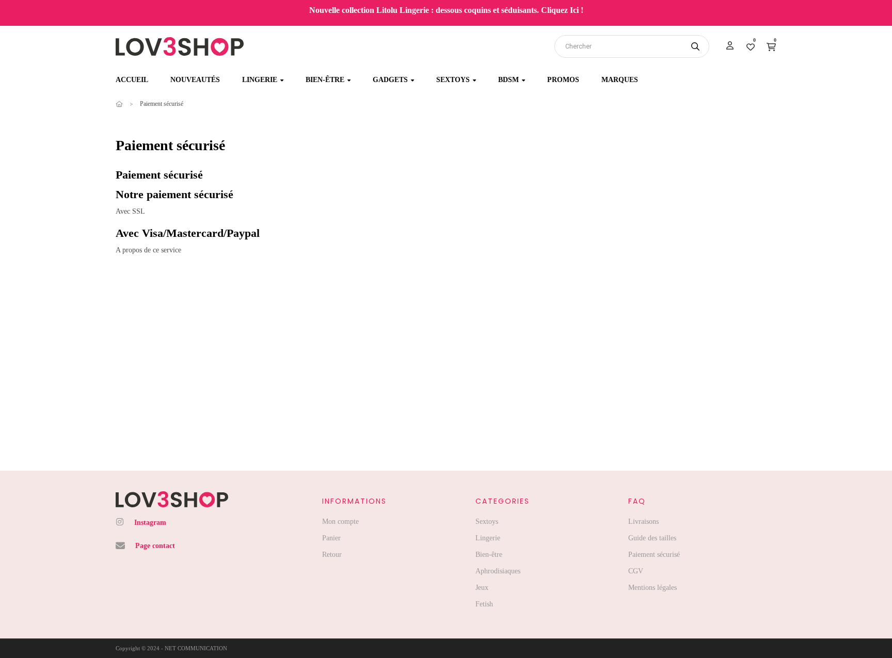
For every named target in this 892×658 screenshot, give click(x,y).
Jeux (481, 587)
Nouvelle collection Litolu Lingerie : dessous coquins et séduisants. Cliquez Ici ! (446, 10)
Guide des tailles (652, 538)
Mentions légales (652, 587)
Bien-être (488, 554)
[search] (695, 46)
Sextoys (486, 521)
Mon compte (340, 521)
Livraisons (643, 521)
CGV (635, 571)
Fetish (484, 604)
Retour (332, 554)
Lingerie (487, 538)
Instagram (150, 522)
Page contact (155, 546)
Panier (331, 538)
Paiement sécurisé (654, 554)
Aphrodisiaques (497, 571)
